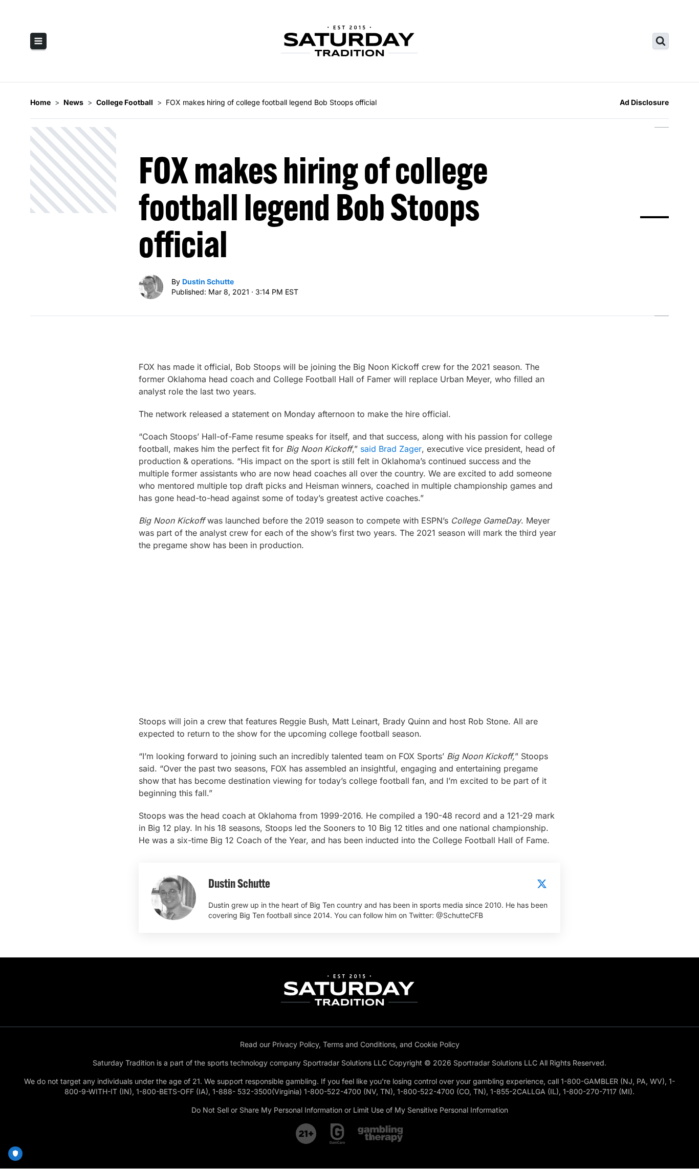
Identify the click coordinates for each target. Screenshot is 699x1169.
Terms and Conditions (359, 1044)
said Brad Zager (391, 449)
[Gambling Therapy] (380, 1133)
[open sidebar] (38, 41)
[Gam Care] (337, 1133)
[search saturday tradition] (660, 41)
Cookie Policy (437, 1044)
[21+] (306, 1133)
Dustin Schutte (208, 281)
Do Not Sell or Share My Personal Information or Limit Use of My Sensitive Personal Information (349, 1109)
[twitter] (542, 884)
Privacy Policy (295, 1044)
